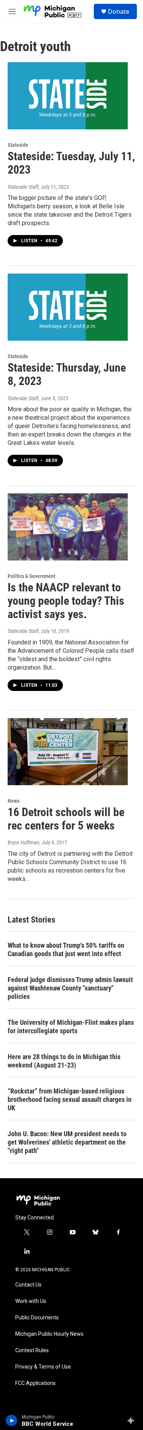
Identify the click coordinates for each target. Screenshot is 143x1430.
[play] (11, 1420)
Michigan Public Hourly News (49, 1334)
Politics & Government (31, 576)
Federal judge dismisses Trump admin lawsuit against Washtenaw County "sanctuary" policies (70, 988)
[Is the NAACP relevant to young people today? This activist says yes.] (68, 526)
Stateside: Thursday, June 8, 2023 (67, 374)
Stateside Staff (23, 187)
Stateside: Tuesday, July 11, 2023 (71, 163)
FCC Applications (35, 1383)
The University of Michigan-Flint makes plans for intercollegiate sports (71, 1026)
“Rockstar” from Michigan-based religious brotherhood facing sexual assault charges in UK (70, 1099)
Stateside (18, 145)
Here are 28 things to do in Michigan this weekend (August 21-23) (64, 1061)
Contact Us (28, 1285)
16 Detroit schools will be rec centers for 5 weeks (66, 818)
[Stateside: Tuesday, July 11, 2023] (68, 95)
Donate (118, 11)
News (13, 801)
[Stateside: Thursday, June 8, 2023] (68, 307)
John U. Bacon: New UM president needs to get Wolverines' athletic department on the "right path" (67, 1142)
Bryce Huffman (23, 842)
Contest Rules (32, 1350)
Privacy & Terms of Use (43, 1367)
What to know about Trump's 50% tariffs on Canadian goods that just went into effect (66, 949)
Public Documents (37, 1317)
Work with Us (30, 1301)
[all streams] (133, 1420)
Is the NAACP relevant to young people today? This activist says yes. (66, 601)
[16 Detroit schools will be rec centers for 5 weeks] (68, 751)
